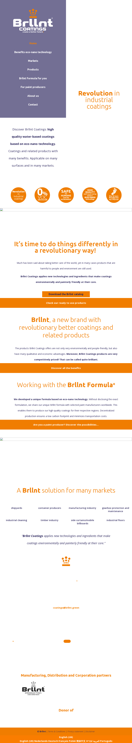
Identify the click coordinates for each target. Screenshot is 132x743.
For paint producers (33, 87)
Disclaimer (90, 731)
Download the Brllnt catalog (66, 294)
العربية (96, 741)
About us (33, 95)
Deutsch (53, 741)
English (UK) (66, 737)
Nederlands (41, 741)
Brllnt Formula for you (33, 78)
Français (64, 741)
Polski (72, 741)
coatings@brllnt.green (66, 607)
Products (33, 69)
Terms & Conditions (56, 731)
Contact (33, 104)
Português (106, 741)
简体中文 (81, 741)
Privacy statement (75, 731)
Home (33, 43)
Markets (33, 60)
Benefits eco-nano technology (33, 52)
